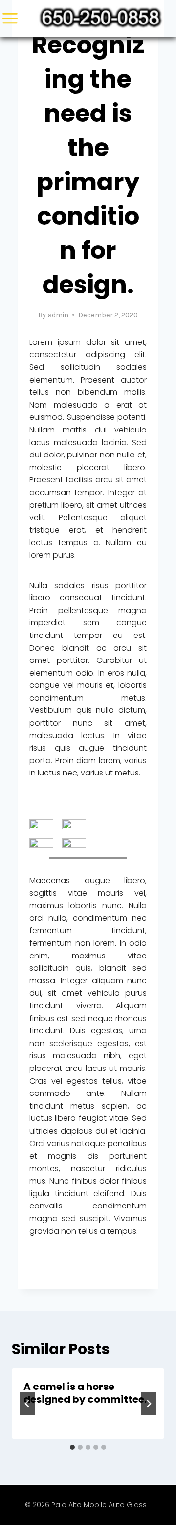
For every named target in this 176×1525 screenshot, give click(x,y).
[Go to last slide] (27, 1403)
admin (58, 315)
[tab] (72, 1447)
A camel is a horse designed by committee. (85, 1393)
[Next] (148, 1403)
